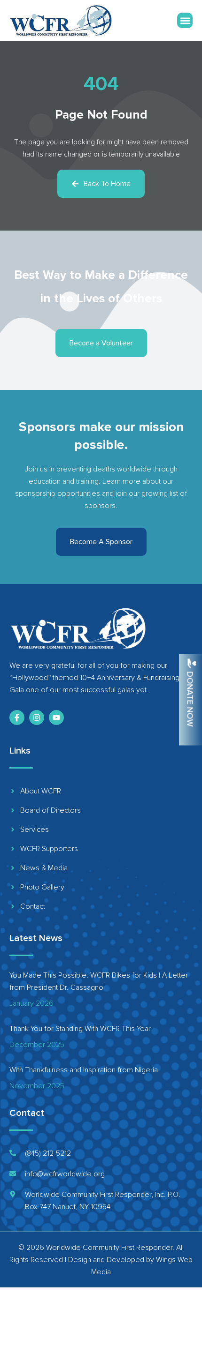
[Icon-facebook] (16, 717)
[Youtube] (56, 717)
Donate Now (190, 698)
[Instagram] (36, 717)
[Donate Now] (192, 663)
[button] (185, 20)
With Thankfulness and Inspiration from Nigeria (83, 1070)
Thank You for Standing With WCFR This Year (80, 1028)
